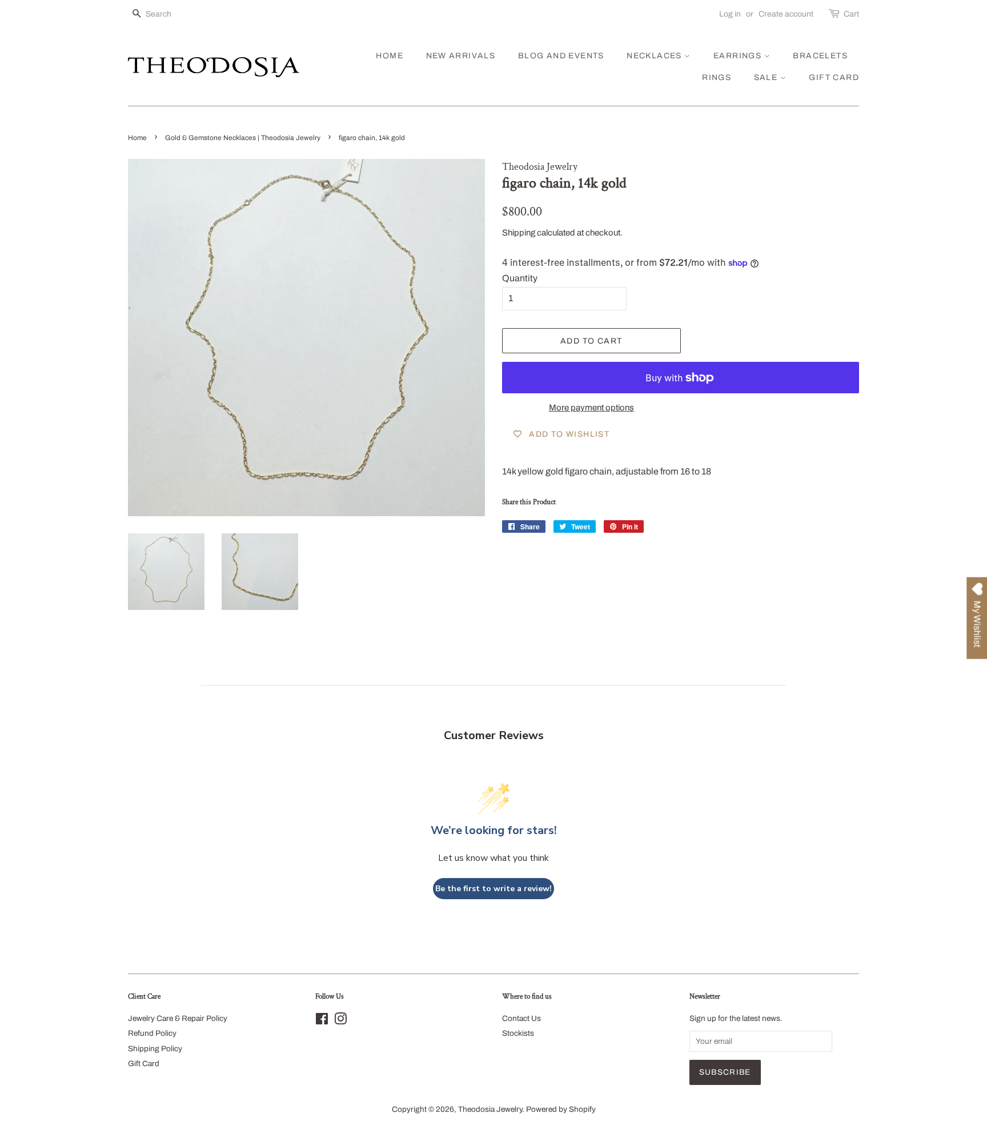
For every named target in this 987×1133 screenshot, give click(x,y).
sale (767, 77)
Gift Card (143, 1063)
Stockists (518, 1033)
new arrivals (461, 55)
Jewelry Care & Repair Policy (177, 1018)
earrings (738, 55)
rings (716, 77)
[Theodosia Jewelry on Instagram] (340, 1021)
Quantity (519, 278)
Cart (851, 14)
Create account (786, 14)
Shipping (518, 232)
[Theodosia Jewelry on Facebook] (321, 1021)
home (389, 55)
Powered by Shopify (561, 1109)
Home (137, 138)
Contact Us (521, 1018)
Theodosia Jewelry (490, 1109)
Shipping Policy (155, 1048)
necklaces (655, 55)
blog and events (561, 55)
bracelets (820, 55)
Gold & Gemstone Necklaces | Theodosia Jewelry (242, 138)
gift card (834, 77)
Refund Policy (152, 1033)
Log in (730, 14)
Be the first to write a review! (493, 888)
